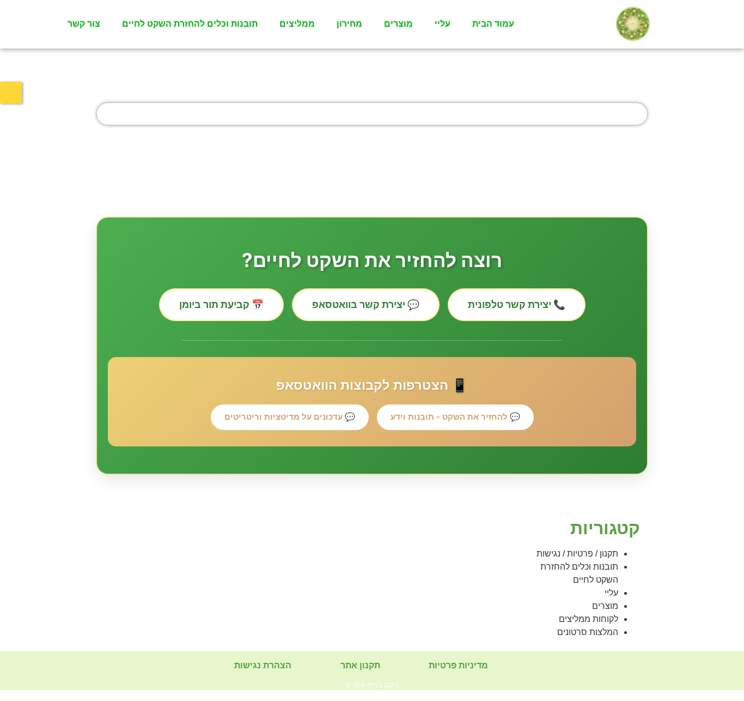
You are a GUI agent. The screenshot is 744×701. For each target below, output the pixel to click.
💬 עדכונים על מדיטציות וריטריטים (289, 417)
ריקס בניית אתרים (372, 685)
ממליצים (297, 23)
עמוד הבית (493, 23)
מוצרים (398, 23)
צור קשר (84, 23)
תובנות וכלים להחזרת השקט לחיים (190, 23)
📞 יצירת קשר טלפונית (516, 304)
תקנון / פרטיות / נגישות (577, 553)
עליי (442, 23)
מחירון (349, 23)
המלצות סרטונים (587, 632)
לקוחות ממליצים (588, 619)
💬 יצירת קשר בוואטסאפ (365, 304)
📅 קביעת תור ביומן (221, 304)
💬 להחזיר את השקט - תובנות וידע (455, 417)
